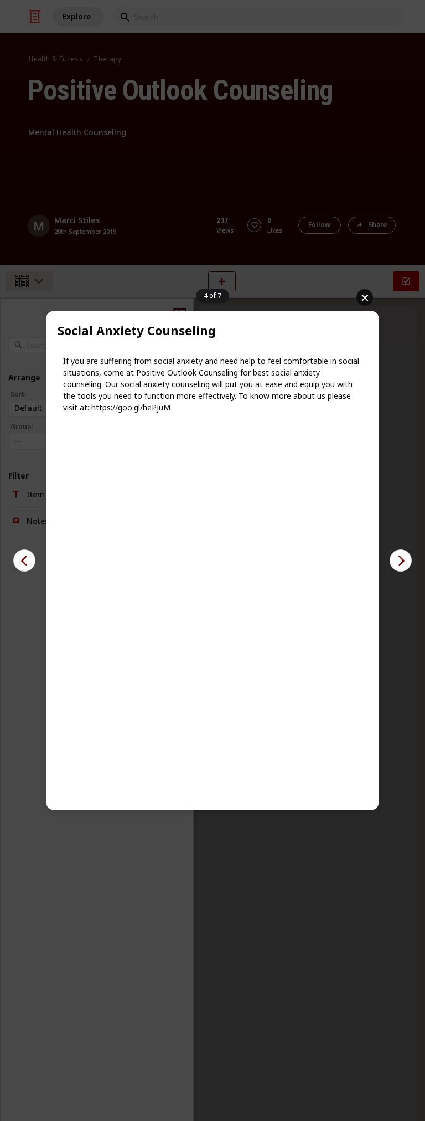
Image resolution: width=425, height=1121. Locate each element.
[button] (24, 560)
